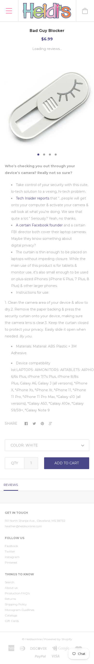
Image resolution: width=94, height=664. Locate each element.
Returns (10, 599)
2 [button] (44, 154)
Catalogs (11, 615)
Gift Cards (12, 621)
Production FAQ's (17, 593)
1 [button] (38, 154)
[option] (47, 103)
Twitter (10, 551)
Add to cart (66, 463)
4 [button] (56, 154)
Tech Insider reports (32, 198)
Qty (14, 463)
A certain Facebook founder (39, 225)
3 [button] (50, 154)
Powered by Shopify (58, 639)
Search (9, 582)
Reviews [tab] (11, 485)
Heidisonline (33, 639)
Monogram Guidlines (19, 610)
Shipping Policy (16, 604)
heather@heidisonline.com (23, 526)
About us (11, 588)
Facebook (11, 546)
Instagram (12, 557)
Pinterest (11, 562)
